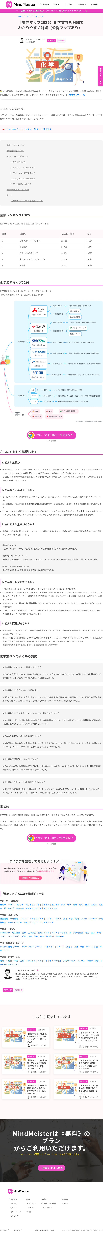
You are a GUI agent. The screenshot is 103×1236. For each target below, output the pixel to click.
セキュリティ (14, 1216)
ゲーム (89, 946)
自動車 (3, 904)
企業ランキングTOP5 (15, 145)
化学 (69, 904)
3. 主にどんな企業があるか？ (23, 173)
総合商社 (4, 918)
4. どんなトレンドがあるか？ (23, 179)
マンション (31, 960)
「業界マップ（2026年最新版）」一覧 (27, 201)
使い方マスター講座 (49, 1203)
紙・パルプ (9, 908)
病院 (40, 960)
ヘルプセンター (48, 1207)
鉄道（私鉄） (14, 936)
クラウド (60, 946)
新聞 (82, 946)
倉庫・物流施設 (47, 936)
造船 (81, 904)
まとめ (9, 195)
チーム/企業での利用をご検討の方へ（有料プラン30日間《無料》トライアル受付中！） (51, 10)
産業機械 (45, 904)
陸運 (30, 936)
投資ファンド (44, 932)
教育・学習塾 (55, 960)
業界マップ (51, 40)
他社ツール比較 (15, 1212)
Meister (66, 1203)
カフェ (84, 918)
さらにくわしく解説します (18, 156)
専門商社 (14, 918)
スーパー (93, 918)
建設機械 (55, 904)
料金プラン (32, 1203)
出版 (76, 946)
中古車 (27, 922)
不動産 (9, 960)
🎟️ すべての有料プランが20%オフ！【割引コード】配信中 (27, 129)
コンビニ (49, 918)
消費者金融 (78, 932)
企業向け (32, 1207)
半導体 (11, 904)
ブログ (28, 16)
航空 (24, 936)
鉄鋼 (63, 904)
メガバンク (5, 932)
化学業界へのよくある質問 (18, 190)
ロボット (20, 904)
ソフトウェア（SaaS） (32, 946)
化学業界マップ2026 (15, 151)
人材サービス (69, 960)
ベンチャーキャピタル (61, 932)
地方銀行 (16, 932)
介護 (46, 960)
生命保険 (32, 932)
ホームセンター (15, 922)
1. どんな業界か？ (18, 162)
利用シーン (14, 1208)
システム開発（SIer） (10, 946)
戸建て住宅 (19, 960)
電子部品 (30, 904)
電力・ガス (90, 932)
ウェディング (93, 960)
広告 (96, 946)
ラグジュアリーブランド (42, 922)
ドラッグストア (36, 918)
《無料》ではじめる (51, 1168)
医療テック (50, 946)
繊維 (75, 904)
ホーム (20, 16)
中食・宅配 (74, 918)
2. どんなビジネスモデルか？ (23, 167)
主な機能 (13, 1204)
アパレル (24, 918)
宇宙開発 (60, 936)
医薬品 (94, 904)
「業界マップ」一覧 (76, 95)
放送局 (69, 946)
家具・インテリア (34, 908)
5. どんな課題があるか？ (21, 184)
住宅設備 (20, 908)
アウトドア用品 (50, 908)
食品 (87, 904)
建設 (2, 960)
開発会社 (94, 4)
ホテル (58, 918)
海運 (36, 936)
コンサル (81, 960)
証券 (24, 932)
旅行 (65, 918)
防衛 (38, 904)
